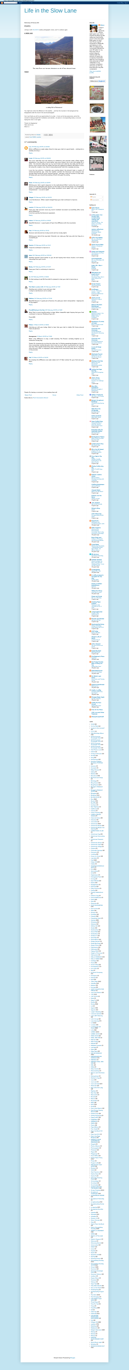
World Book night (96, 1342)
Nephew (93, 1091)
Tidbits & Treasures (97, 394)
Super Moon (95, 1278)
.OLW (92, 724)
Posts (94, 197)
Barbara (93, 773)
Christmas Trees (96, 844)
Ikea (92, 970)
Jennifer (93, 983)
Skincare (93, 1241)
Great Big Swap (96, 943)
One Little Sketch (96, 1108)
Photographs (95, 1148)
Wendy (93, 1331)
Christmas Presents (97, 839)
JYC (92, 994)
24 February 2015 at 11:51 (52, 287)
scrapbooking (95, 1202)
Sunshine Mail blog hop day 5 (97, 692)
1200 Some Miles (97, 244)
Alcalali (93, 755)
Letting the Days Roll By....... (97, 370)
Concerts (94, 852)
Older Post (80, 395)
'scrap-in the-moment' (98, 728)
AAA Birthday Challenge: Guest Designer (96, 232)
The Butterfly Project (97, 1291)
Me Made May (96, 445)
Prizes (93, 1161)
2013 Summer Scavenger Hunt (96, 740)
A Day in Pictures (96, 753)
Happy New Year (96, 571)
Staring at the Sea (97, 361)
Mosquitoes (95, 1076)
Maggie (31, 197)
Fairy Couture (95, 888)
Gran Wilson (95, 939)
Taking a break (96, 498)
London (93, 1024)
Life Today (95, 631)
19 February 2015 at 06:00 (43, 207)
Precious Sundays (97, 672)
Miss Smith (94, 1069)
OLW (92, 1106)
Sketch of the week (97, 1236)
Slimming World (96, 1243)
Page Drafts (94, 1117)
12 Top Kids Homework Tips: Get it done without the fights (98, 277)
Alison (102, 25)
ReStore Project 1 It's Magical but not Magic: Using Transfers (98, 315)
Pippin (93, 1152)
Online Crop (94, 1113)
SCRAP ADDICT (97, 559)
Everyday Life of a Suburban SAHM (97, 430)
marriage (93, 1047)
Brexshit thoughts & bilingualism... (97, 389)
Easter (93, 882)
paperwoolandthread (98, 684)
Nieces (93, 1098)
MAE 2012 (94, 1035)
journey (93, 987)
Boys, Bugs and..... (97, 537)
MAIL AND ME (95, 1037)
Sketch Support (96, 1239)
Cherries (93, 819)
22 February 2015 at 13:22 (40, 277)
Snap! (93, 509)
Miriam (31, 324)
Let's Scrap (94, 1019)
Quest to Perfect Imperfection (97, 584)
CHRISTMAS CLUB (97, 830)
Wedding (93, 1326)
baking (93, 772)
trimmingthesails (97, 258)
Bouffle (93, 803)
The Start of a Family (98, 396)
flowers (93, 912)
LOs (92, 1030)
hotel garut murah (97, 592)
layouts (93, 1010)
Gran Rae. (94, 937)
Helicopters (94, 955)
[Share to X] (48, 135)
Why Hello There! (96, 417)
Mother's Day (95, 1078)
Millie (92, 1067)
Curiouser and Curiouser (96, 329)
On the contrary (96, 698)
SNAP (93, 1247)
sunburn (93, 1276)
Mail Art (93, 1039)
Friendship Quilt (96, 918)
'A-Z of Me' (94, 726)
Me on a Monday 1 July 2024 (97, 239)
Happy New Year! (96, 307)
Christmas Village (96, 846)
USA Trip (94, 1311)
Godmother (94, 930)
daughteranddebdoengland (97, 866)
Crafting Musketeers (98, 484)
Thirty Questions (96, 285)
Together (94, 658)
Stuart (93, 1267)
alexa (30, 255)
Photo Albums (95, 1146)
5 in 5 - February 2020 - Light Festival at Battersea (97, 292)
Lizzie (30, 158)
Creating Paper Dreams (96, 602)
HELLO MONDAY (96, 957)
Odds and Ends (96, 415)
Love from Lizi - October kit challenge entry (98, 381)
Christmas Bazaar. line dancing (97, 828)
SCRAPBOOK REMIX (97, 1195)
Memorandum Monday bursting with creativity (98, 479)
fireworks (94, 903)
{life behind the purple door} (96, 273)
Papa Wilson (95, 1127)
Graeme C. (94, 935)
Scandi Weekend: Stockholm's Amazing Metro (98, 333)
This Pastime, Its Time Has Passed (98, 253)
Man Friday (94, 1041)
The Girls (93, 1295)
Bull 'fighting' (95, 806)
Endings (94, 268)
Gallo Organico (96, 527)
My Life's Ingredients (95, 386)
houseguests (95, 966)
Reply (30, 153)
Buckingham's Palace (98, 436)
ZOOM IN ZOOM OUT (97, 1346)
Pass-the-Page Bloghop (95, 1136)
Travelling (94, 1307)
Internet (93, 977)
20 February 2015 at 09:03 (41, 255)
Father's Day (95, 895)
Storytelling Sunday (97, 1260)
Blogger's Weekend (97, 786)
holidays (93, 960)
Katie (92, 998)
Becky (31, 267)
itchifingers (95, 289)
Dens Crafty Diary (97, 421)
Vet (92, 1320)
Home (54, 395)
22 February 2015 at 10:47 (42, 267)
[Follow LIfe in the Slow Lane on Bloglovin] (98, 82)
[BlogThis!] (46, 135)
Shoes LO (94, 1218)
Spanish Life (95, 1254)
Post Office (94, 1155)
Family (93, 890)
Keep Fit (93, 1000)
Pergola (93, 1144)
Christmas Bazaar (96, 825)
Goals (93, 928)
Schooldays (95, 1181)
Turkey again (95, 579)
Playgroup (94, 1153)
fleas (92, 910)
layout (93, 1008)
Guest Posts (95, 945)
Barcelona (94, 775)
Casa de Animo (95, 818)
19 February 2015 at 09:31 (42, 220)
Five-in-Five (94, 908)
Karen (30, 182)
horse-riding (94, 964)
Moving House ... (96, 432)
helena (31, 220)
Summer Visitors (96, 1274)
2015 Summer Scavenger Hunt (96, 747)
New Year (93, 1093)
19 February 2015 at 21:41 (42, 245)
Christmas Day (95, 834)
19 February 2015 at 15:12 (40, 230)
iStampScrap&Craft (98, 716)
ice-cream (94, 968)
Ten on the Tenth (96, 1287)
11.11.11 (93, 731)
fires (92, 901)
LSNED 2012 (95, 1034)
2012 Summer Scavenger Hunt (96, 737)
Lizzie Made (95, 544)
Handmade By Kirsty (98, 624)
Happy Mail (94, 951)
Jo (30, 277)
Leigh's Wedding (96, 1012)
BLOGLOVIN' (95, 797)
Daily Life (94, 862)
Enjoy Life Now (96, 632)
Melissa (31, 298)
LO (92, 1022)
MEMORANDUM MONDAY (96, 1057)
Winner (93, 1335)
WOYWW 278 (96, 652)
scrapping (94, 1207)
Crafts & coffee (96, 690)
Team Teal (94, 1284)
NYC (92, 1104)
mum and (94, 1082)
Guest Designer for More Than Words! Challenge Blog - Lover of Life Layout (98, 563)
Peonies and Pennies (98, 618)
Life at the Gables (97, 237)
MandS (93, 1043)
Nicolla (93, 1096)
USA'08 (93, 1313)
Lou (30, 146)
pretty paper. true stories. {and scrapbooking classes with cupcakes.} (97, 218)
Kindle (93, 1002)
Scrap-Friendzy (95, 1190)
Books (93, 801)
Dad (30, 137)
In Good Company (96, 972)
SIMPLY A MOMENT (97, 1230)
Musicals (94, 1085)
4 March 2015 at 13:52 (41, 324)
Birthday (93, 781)
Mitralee (94, 311)
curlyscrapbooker (97, 611)
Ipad (92, 979)
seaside (93, 1212)
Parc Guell (94, 1129)
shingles (93, 1216)
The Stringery (95, 1296)
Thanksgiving (95, 1289)
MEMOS (94, 1059)
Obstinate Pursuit (97, 354)
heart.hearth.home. (97, 670)
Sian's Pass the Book (97, 1224)
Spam (93, 1252)
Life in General (96, 644)
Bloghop (93, 795)
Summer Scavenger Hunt (97, 1271)
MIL (92, 1065)
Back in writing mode (97, 324)
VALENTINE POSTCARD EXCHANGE (95, 1317)
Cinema (93, 848)
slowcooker (94, 1245)
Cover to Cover (95, 856)
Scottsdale (94, 1185)
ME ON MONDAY (96, 1053)
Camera (93, 810)
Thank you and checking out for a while (97, 606)
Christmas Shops (96, 842)
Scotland (94, 1183)
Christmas (94, 823)
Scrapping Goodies (97, 1209)
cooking (93, 854)
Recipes (93, 1168)
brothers (93, 805)
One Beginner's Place (98, 656)
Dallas (93, 864)
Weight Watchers (96, 1330)
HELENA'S (36, 30)
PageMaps (94, 1119)
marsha (31, 207)
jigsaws (93, 985)
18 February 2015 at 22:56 (41, 146)
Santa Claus (95, 1174)
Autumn (94, 586)
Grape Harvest (95, 941)
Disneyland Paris (96, 877)
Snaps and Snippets (98, 251)
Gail (30, 357)
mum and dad (95, 1083)
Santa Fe (93, 1176)
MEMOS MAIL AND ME (97, 1062)
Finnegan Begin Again (98, 697)
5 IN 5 (93, 751)
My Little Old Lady (97, 1087)
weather (39, 137)
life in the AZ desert (98, 449)
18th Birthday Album (97, 733)
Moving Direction (96, 350)
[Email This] (45, 135)
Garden (93, 920)
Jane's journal (96, 297)
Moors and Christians (98, 1072)
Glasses (93, 924)
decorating (94, 871)
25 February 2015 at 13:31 (53, 310)
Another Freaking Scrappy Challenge (97, 762)
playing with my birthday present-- (97, 451)
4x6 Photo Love (96, 749)
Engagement (94, 884)
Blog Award (94, 783)
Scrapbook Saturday (97, 1198)
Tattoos (93, 1282)
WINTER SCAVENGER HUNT (97, 1338)
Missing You (95, 686)
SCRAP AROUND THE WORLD (96, 1187)
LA (92, 1006)
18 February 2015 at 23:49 (41, 182)
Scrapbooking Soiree (97, 1204)
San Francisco (95, 1172)
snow (92, 1249)
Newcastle (94, 1094)
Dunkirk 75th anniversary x (95, 614)
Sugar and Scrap (97, 596)
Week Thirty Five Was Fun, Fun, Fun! (98, 439)
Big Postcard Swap (97, 777)
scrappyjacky (96, 569)
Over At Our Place (97, 709)
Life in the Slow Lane (50, 10)
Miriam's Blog (96, 508)
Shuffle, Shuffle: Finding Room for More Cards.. (96, 461)
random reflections (97, 229)
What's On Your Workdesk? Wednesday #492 (97, 364)
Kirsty (93, 1004)
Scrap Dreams (96, 284)
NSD (92, 1102)
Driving (93, 879)
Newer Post (28, 395)
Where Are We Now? (97, 491)
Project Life (94, 1163)
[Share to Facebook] (50, 135)
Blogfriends (94, 785)
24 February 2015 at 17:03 (43, 298)
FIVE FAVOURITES (97, 905)
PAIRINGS (94, 1121)
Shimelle (93, 1214)
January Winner (96, 486)
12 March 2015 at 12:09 (40, 357)
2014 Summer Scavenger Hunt (96, 743)
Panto (93, 1125)
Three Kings (94, 1302)
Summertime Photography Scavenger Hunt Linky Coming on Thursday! (98, 531)
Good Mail (94, 931)
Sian (30, 230)
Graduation (94, 933)
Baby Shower (95, 770)
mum (92, 1080)
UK (92, 1309)
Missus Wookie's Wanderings (97, 305)
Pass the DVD (95, 1134)
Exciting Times (96, 411)
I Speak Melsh (96, 490)
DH (92, 873)
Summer (93, 1269)
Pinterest (94, 1150)
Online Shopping (96, 1115)
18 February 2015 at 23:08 (42, 158)
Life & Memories (96, 513)
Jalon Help (94, 981)
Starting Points (95, 1258)
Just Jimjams (96, 502)
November (94, 1100)
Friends (93, 916)
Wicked (93, 1333)
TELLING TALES (96, 1285)
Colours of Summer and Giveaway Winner (98, 539)
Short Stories (95, 1220)
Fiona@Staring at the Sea (37, 310)
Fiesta (93, 899)
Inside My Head (96, 650)
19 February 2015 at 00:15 (43, 197)
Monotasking (95, 1070)
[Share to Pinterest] (52, 135)
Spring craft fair (96, 620)
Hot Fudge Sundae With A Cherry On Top (97, 663)
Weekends (94, 1328)
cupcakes (94, 858)
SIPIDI (93, 1234)
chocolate (94, 821)
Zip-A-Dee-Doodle (97, 504)
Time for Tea (94, 1304)
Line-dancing (95, 1021)
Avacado (93, 768)
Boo (92, 799)
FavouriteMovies (96, 897)
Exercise (93, 886)
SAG (92, 1170)
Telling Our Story (97, 590)
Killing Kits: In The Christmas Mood (96, 356)
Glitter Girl (94, 926)
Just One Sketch (96, 992)
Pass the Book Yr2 (96, 1131)
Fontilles (93, 914)
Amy (92, 757)
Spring (93, 1256)
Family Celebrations (97, 892)
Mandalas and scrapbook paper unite (98, 523)
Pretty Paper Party (96, 1157)
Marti (92, 1049)
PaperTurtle (95, 520)
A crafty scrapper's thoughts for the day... (98, 576)
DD (92, 869)
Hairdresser (94, 947)
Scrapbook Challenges (94, 1192)
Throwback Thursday (97, 555)
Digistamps (94, 875)
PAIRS (34, 137)
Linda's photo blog (97, 443)
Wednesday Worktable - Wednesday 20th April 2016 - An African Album (98, 548)
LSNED (93, 1032)
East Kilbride (95, 880)
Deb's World (95, 208)
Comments (95, 200)
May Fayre (94, 1051)
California (94, 808)
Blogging (93, 793)
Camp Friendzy (95, 812)
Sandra (31, 245)
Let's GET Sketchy (97, 1015)
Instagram (94, 975)
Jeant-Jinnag (95, 378)
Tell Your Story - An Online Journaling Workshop (97, 224)
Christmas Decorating (98, 836)
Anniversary (94, 759)
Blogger (72, 1357)
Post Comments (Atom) (40, 397)
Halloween (94, 949)
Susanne (93, 1280)
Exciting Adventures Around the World (97, 342)
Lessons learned (96, 1013)
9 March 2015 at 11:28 (44, 336)
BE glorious (95, 554)
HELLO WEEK (95, 959)
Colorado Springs (96, 850)
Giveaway (94, 922)
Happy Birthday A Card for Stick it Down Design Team (97, 424)
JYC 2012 (94, 996)
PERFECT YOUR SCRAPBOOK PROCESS (96, 1141)
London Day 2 (96, 639)
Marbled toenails (96, 1045)
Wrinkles (93, 1344)
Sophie (93, 1250)
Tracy (92, 1306)
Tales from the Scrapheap (96, 409)
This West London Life (36, 287)
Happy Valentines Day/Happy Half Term (98, 626)
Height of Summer (96, 953)
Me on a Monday (96, 597)
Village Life (94, 1322)
